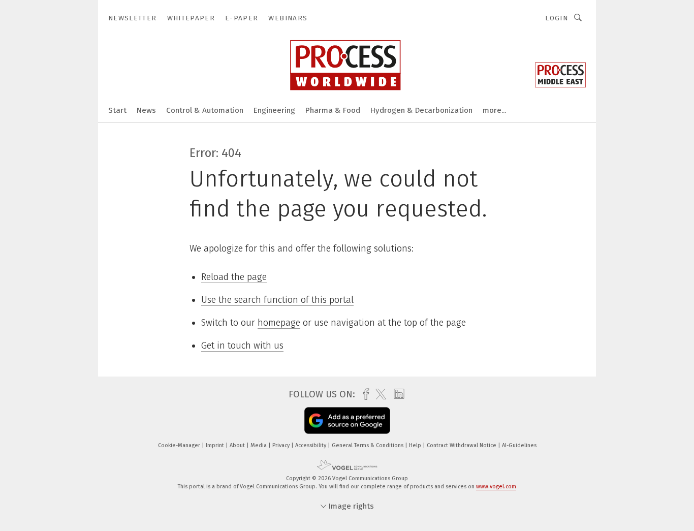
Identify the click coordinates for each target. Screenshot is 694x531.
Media (259, 445)
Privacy (281, 445)
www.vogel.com (496, 486)
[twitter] (378, 394)
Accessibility (311, 445)
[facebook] (363, 394)
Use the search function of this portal (277, 299)
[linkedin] (396, 394)
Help (416, 445)
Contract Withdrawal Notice (462, 445)
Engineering (274, 110)
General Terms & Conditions (368, 445)
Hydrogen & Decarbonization (421, 110)
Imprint (216, 445)
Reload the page (234, 277)
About (238, 445)
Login (556, 18)
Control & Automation (204, 110)
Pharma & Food (332, 110)
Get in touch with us (242, 345)
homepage (279, 322)
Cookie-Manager (180, 445)
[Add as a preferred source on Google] (347, 420)
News (146, 110)
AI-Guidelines (519, 445)
